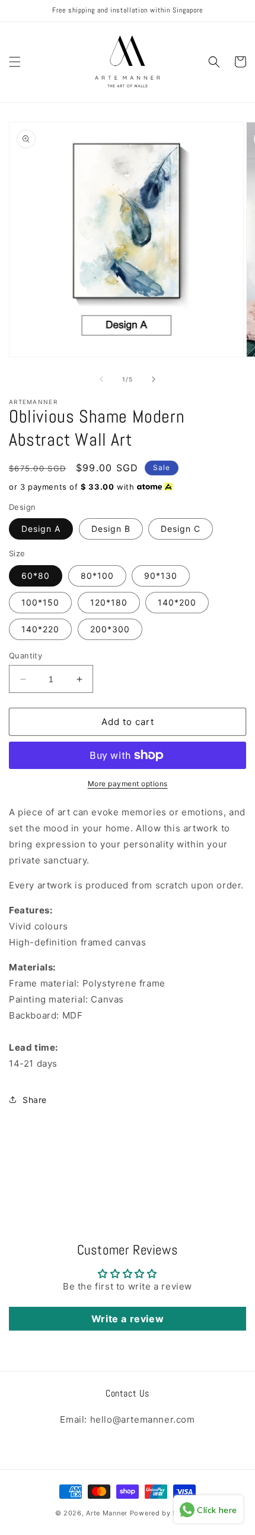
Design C (180, 529)
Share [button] (35, 1100)
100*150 (40, 602)
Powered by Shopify (165, 1513)
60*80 (35, 575)
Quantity (25, 655)
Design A (40, 529)
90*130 (160, 575)
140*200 (177, 602)
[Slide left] (101, 379)
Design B (110, 529)
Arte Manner (107, 1513)
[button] (15, 62)
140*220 (40, 629)
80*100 (97, 575)
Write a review (127, 1319)
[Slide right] (154, 379)
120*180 (109, 602)
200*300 (110, 629)
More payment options (128, 783)
